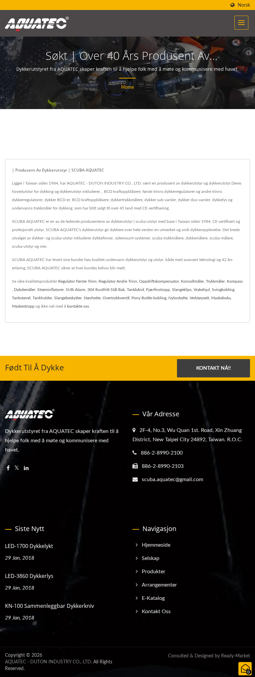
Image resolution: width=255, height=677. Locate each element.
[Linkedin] (26, 468)
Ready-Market (235, 656)
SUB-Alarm (75, 290)
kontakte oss (78, 306)
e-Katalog (153, 598)
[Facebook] (8, 468)
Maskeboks (221, 298)
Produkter (153, 571)
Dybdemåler (24, 290)
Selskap (150, 558)
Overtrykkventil (116, 298)
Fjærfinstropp (158, 290)
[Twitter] (16, 468)
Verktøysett (199, 298)
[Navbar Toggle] (241, 23)
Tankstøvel (21, 298)
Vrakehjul (202, 290)
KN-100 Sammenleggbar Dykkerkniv (49, 605)
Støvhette (92, 298)
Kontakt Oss (156, 611)
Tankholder (42, 298)
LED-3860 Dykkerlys (29, 576)
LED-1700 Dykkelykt (29, 546)
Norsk (244, 5)
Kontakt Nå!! (213, 368)
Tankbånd (135, 290)
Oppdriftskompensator (159, 281)
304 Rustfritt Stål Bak (106, 290)
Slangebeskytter (68, 298)
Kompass (235, 281)
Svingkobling (223, 290)
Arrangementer (159, 585)
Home (127, 87)
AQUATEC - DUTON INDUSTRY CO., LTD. (48, 662)
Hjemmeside (156, 545)
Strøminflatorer (50, 290)
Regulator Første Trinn (77, 281)
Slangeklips (182, 290)
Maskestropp (23, 306)
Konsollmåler (192, 281)
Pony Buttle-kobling (148, 298)
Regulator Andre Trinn (118, 281)
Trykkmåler (215, 281)
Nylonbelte (178, 298)
